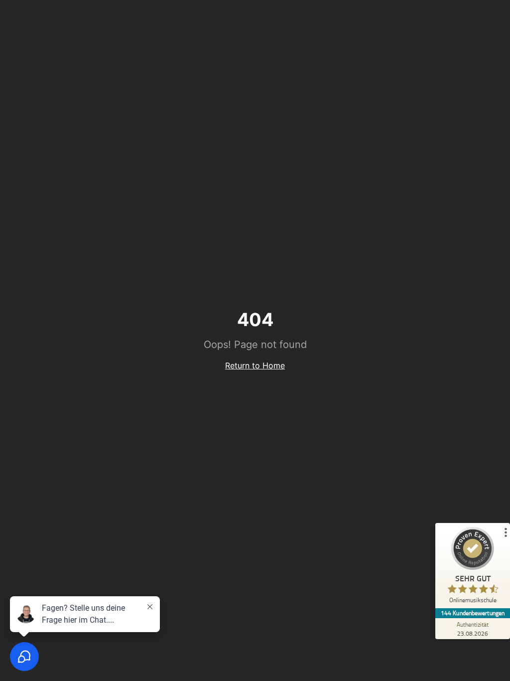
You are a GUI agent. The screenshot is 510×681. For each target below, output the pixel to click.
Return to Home (255, 365)
